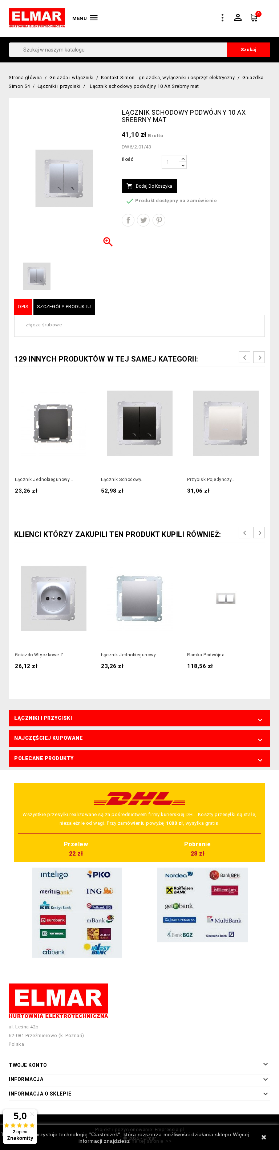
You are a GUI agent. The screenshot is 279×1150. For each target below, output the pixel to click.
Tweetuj (143, 220)
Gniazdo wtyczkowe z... (41, 654)
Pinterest (159, 220)
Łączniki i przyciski (43, 718)
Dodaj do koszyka (149, 186)
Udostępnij (128, 220)
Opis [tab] (23, 306)
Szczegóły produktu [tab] (64, 306)
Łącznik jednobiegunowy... (44, 479)
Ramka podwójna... (208, 654)
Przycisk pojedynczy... (211, 479)
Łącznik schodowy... (123, 479)
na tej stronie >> (152, 1141)
